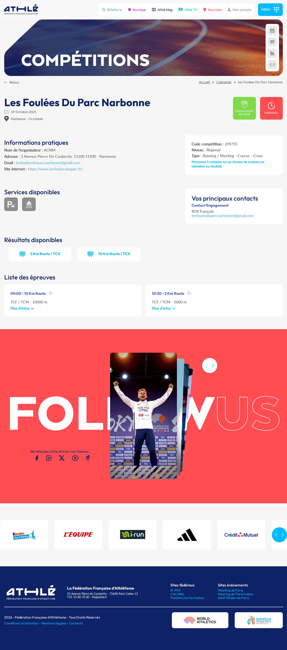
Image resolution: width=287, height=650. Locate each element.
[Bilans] (272, 53)
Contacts (76, 623)
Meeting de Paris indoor (236, 594)
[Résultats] (272, 42)
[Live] (272, 64)
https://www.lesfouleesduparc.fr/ (55, 169)
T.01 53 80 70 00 (78, 597)
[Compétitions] (272, 30)
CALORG (177, 594)
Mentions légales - (55, 623)
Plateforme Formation (187, 598)
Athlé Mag (164, 10)
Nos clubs (215, 10)
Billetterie (114, 10)
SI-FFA (175, 590)
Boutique (139, 10)
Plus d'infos (20, 308)
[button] (213, 365)
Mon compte (242, 10)
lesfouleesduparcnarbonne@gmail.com (48, 162)
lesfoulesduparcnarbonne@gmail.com (223, 215)
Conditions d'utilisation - (22, 623)
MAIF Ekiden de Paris (233, 598)
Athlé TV (190, 10)
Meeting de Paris (230, 590)
